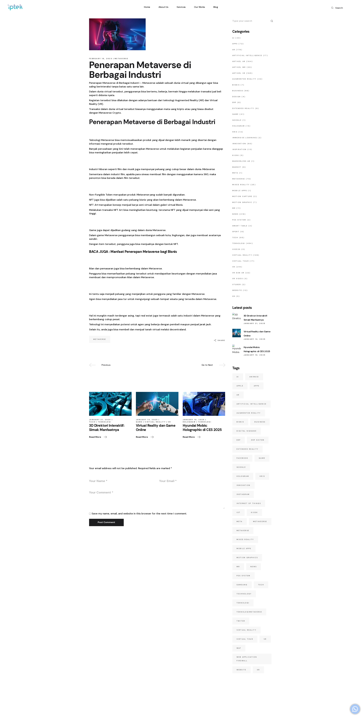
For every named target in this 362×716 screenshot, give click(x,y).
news (253, 567)
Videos (236, 249)
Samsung (242, 585)
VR (169, 422)
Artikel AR (238, 61)
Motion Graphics (247, 558)
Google (237, 120)
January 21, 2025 (100, 420)
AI (233, 38)
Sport (236, 232)
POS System (239, 220)
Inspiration (239, 149)
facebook (242, 458)
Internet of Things (249, 503)
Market (236, 167)
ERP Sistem (257, 440)
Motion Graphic (242, 202)
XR (233, 296)
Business (237, 91)
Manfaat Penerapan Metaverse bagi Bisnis (143, 251)
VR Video (237, 279)
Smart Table (240, 226)
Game (139, 422)
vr (265, 639)
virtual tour (245, 639)
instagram (243, 494)
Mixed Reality (241, 185)
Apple (240, 386)
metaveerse (260, 521)
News (235, 214)
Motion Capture (242, 196)
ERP (234, 102)
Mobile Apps (239, 191)
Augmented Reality (244, 79)
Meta (235, 173)
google (241, 467)
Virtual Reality (155, 422)
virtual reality (247, 630)
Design (236, 97)
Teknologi (104, 422)
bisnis (240, 422)
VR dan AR (238, 273)
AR (233, 50)
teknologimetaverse (249, 612)
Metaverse (121, 59)
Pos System (243, 576)
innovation (243, 485)
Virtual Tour (240, 261)
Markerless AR (241, 161)
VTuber (236, 284)
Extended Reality (243, 108)
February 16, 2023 (100, 59)
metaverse (99, 339)
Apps (235, 44)
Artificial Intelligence (247, 55)
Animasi (254, 377)
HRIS (235, 132)
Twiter (241, 621)
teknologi (243, 603)
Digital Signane (247, 431)
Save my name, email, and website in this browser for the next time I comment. (139, 513)
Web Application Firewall (247, 659)
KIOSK (235, 155)
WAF (239, 648)
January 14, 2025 (147, 420)
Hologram (189, 422)
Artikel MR (239, 67)
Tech (92, 422)
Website (237, 290)
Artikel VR (238, 73)
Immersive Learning (244, 138)
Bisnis (236, 85)
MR (234, 208)
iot (239, 512)
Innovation (239, 144)
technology (244, 594)
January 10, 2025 (194, 420)
